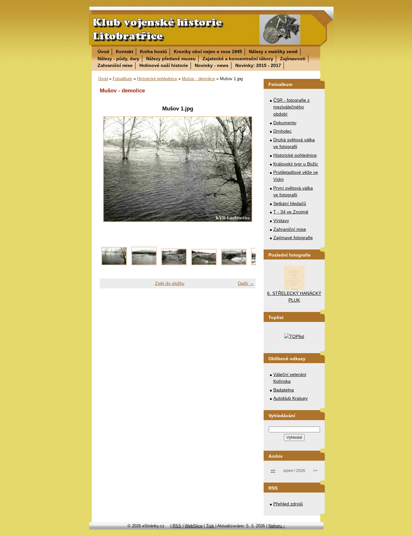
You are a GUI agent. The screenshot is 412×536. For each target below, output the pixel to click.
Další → (246, 283)
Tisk (210, 525)
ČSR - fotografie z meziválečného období (291, 107)
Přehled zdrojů (288, 503)
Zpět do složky (169, 283)
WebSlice (193, 525)
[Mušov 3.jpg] (174, 263)
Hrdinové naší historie (163, 65)
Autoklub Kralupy (290, 398)
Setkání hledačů (289, 203)
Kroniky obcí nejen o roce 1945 (208, 51)
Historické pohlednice (157, 78)
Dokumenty (284, 122)
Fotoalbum (122, 78)
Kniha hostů (153, 51)
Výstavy (281, 220)
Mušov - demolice (198, 78)
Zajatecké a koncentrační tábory (237, 58)
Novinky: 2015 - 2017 (258, 65)
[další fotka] (245, 169)
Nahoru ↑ (276, 525)
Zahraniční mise (115, 65)
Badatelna (283, 389)
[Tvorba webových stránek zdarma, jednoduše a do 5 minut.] (168, 526)
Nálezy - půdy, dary (118, 58)
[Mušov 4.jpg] (204, 263)
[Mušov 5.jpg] (234, 263)
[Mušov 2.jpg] (144, 263)
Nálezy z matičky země (273, 51)
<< (273, 471)
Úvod (103, 51)
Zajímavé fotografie (293, 237)
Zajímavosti (292, 58)
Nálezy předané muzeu (171, 58)
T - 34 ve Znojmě (290, 211)
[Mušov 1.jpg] (114, 263)
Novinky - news (212, 65)
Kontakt (124, 51)
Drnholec (282, 131)
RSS (177, 525)
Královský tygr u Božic (295, 163)
